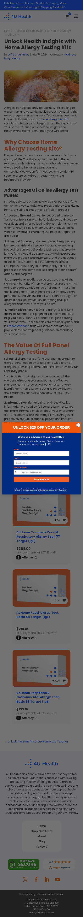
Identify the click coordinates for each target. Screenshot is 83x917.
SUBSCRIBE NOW (41, 479)
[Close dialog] (78, 425)
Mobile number (20, 468)
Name (16, 449)
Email (16, 458)
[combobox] (17, 472)
